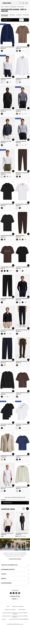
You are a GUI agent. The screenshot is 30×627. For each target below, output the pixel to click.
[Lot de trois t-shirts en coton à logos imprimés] (7, 411)
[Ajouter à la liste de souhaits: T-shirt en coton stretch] (13, 370)
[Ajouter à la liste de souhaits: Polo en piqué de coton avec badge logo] (13, 182)
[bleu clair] (1, 82)
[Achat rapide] (13, 45)
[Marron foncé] (17, 176)
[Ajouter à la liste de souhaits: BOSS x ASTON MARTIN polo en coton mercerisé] (13, 513)
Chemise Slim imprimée (6, 78)
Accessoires (19, 14)
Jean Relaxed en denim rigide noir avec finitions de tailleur (8, 298)
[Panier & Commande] (23, 3)
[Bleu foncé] (1, 50)
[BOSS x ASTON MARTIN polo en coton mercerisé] (7, 522)
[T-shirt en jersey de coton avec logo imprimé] (7, 254)
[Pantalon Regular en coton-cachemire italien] (22, 348)
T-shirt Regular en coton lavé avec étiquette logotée (23, 455)
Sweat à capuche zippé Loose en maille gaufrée (8, 47)
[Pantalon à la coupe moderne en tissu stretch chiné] (22, 160)
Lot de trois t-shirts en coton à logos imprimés (8, 424)
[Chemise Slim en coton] (7, 97)
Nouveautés (26, 14)
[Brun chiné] (17, 50)
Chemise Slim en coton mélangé (23, 78)
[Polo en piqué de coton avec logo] (22, 191)
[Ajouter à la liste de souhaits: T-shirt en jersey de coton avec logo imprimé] (13, 245)
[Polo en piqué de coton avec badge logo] (7, 191)
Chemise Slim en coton (6, 109)
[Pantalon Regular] (22, 223)
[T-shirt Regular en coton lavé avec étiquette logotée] (22, 443)
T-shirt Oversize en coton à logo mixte (23, 392)
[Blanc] (22, 50)
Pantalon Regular (20, 235)
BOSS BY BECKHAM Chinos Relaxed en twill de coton (8, 361)
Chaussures (12, 14)
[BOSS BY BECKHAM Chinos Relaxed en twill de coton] (7, 348)
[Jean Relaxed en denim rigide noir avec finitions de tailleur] (7, 285)
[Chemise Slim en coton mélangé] (22, 65)
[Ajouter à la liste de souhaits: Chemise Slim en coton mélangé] (28, 56)
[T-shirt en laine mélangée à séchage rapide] (7, 223)
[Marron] (1, 270)
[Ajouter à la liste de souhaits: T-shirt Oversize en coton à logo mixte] (28, 370)
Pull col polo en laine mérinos (23, 298)
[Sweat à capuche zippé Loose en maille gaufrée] (7, 34)
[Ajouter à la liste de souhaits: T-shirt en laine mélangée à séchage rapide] (13, 213)
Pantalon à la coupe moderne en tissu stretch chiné (23, 172)
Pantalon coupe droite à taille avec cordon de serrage (23, 329)
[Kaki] (4, 82)
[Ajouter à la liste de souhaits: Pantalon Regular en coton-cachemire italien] (28, 339)
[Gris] (4, 333)
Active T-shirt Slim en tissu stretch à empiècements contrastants (8, 487)
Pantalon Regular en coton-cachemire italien (23, 361)
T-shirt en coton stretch (7, 392)
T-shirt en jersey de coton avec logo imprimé (8, 267)
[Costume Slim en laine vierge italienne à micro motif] (22, 522)
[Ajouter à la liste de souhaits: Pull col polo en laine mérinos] (28, 276)
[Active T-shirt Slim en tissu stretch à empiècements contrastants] (7, 474)
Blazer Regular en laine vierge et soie (8, 455)
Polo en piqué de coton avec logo (23, 204)
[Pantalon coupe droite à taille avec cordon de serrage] (22, 317)
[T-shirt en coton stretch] (7, 380)
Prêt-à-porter (4, 14)
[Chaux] (22, 239)
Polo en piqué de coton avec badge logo (8, 204)
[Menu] (26, 3)
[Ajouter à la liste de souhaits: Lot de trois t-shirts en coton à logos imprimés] (13, 402)
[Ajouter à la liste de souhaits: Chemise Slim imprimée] (13, 56)
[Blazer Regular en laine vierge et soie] (7, 443)
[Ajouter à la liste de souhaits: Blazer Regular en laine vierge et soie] (13, 433)
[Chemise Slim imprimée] (7, 65)
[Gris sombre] (1, 239)
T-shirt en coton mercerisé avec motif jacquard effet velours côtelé (23, 47)
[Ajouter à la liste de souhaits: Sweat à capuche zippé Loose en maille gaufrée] (13, 24)
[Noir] (19, 50)
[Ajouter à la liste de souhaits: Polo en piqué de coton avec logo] (28, 182)
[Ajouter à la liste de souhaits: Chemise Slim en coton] (13, 87)
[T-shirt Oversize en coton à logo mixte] (22, 380)
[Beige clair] (4, 365)
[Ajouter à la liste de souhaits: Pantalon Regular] (28, 213)
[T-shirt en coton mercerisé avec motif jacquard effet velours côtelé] (22, 34)
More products (7, 502)
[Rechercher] (20, 3)
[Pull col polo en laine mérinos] (22, 285)
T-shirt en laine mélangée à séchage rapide (8, 235)
